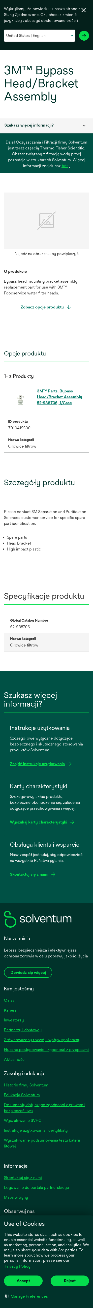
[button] (26, 1296)
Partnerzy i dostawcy (23, 1030)
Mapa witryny (16, 1197)
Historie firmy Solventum (26, 1085)
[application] (46, 221)
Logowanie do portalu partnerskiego (36, 1187)
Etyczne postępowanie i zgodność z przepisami (46, 1049)
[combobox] (46, 125)
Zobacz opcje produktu (43, 307)
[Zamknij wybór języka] (83, 10)
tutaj (65, 165)
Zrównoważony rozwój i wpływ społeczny (42, 1039)
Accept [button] (23, 1280)
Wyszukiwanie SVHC (22, 1120)
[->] (84, 36)
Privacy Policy (18, 1266)
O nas (9, 1000)
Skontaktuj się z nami (23, 1177)
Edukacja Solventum (22, 1095)
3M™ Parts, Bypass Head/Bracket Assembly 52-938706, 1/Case (59, 397)
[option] (46, 226)
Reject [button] (70, 1280)
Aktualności (15, 1059)
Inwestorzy (14, 1020)
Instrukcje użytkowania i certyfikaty (36, 1130)
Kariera (10, 1010)
